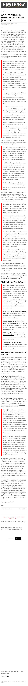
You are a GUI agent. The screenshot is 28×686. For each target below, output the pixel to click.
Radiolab (19, 359)
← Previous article (6, 509)
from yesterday (13, 388)
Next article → (23, 509)
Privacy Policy (5, 676)
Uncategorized (5, 24)
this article (10, 34)
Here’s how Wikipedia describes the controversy (13, 406)
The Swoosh (5, 376)
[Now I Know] (14, 5)
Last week (12, 285)
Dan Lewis (14, 23)
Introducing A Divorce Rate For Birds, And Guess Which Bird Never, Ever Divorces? (13, 481)
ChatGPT (21, 31)
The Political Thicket (8, 398)
